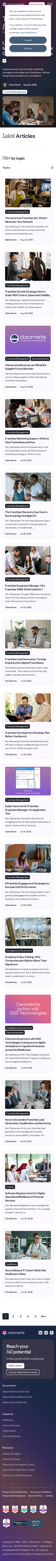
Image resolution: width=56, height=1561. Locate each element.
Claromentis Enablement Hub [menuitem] (17, 1397)
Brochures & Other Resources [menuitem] (17, 1475)
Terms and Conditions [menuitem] (40, 1492)
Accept (28, 40)
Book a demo (36, 4)
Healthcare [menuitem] (7, 1420)
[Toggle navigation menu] (50, 4)
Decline (28, 48)
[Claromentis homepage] (13, 4)
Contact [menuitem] (49, 1495)
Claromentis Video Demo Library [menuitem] (18, 1469)
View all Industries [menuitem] (11, 1436)
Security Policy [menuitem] (35, 1495)
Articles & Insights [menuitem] (11, 1453)
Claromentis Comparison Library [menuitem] (18, 1464)
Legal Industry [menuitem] (9, 1430)
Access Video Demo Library (23, 1372)
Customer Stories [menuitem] (11, 1459)
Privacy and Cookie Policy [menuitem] (14, 1492)
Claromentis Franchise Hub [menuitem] (15, 1391)
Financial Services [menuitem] (11, 1425)
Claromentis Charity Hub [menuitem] (14, 1402)
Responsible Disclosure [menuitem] (14, 1495)
